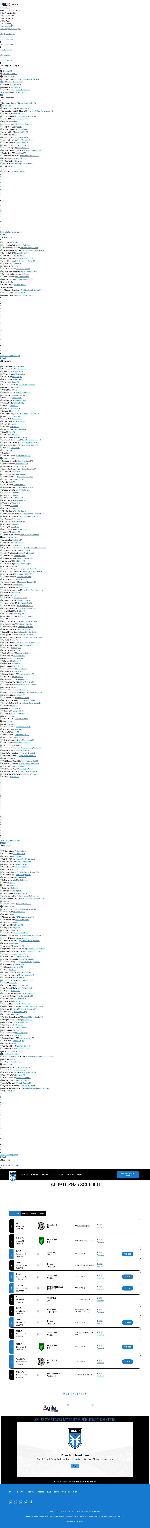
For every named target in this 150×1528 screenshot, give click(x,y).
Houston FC (15, 532)
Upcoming (15, 1213)
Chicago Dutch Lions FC (29, 445)
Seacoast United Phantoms (32, 692)
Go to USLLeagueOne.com (10, 356)
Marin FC (12, 970)
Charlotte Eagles (20, 437)
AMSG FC (13, 390)
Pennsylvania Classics (26, 634)
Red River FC (16, 663)
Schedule (35, 1175)
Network (14, 4)
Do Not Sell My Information (92, 1511)
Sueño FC (12, 724)
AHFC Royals (17, 377)
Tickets (24, 1175)
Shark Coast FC (19, 695)
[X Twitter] (2, 95)
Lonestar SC (15, 566)
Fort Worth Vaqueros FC (29, 516)
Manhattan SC (18, 584)
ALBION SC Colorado (26, 384)
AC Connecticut (20, 366)
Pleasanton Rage (20, 1012)
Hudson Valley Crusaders (30, 941)
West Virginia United (25, 769)
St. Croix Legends (21, 713)
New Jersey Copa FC (25, 616)
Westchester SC (20, 285)
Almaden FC (15, 387)
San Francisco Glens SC (27, 684)
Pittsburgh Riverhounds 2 (30, 642)
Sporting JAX (17, 87)
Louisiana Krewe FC (24, 577)
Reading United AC (23, 653)
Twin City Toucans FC (26, 740)
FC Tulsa (11, 166)
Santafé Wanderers (23, 690)
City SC (10, 450)
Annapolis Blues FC (23, 392)
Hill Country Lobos (23, 529)
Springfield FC (18, 711)
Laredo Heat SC (19, 556)
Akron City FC (18, 379)
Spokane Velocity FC (25, 279)
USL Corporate (5, 26)
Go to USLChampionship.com (11, 232)
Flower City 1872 (21, 933)
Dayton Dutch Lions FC (27, 469)
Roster (45, 1175)
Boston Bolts (17, 419)
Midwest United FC (24, 600)
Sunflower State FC (23, 727)
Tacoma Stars (17, 729)
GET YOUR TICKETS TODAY (127, 1174)
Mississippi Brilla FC (25, 606)
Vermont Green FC (23, 750)
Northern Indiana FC (25, 624)
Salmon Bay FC (18, 1041)
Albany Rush (15, 382)
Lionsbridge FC (19, 561)
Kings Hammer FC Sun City (32, 951)
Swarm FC (13, 705)
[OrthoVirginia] (75, 1405)
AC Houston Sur (20, 369)
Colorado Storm (9, 458)
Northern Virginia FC (25, 627)
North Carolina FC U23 (28, 621)
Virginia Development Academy (38, 1088)
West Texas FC (18, 766)
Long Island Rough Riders (30, 569)
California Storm (20, 880)
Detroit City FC (19, 113)
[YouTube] (4, 234)
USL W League (6, 21)
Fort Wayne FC (18, 255)
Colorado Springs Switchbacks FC (40, 111)
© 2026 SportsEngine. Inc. (116, 1516)
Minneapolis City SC (24, 603)
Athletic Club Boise (23, 245)
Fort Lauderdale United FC (13, 82)
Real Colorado (18, 658)
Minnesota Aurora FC (26, 975)
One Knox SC (17, 263)
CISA (7, 453)
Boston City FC (19, 421)
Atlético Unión (18, 403)
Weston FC (14, 777)
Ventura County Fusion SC (31, 748)
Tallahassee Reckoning (27, 1072)
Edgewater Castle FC (26, 487)
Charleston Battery (23, 108)
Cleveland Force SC (23, 455)
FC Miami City (18, 498)
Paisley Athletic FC (23, 1004)
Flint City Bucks (20, 511)
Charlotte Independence (29, 248)
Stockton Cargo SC (23, 1067)
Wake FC (12, 758)
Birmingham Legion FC (27, 103)
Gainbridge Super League (10, 10)
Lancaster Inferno (21, 954)
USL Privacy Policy (77, 1511)
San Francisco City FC (26, 682)
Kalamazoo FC (18, 545)
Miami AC (13, 595)
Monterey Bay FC (22, 137)
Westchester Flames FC (29, 771)
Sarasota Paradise (22, 277)
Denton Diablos (19, 474)
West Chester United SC (29, 761)
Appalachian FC (19, 395)
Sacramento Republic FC (29, 156)
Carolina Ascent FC (10, 74)
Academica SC (18, 371)
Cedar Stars (15, 434)
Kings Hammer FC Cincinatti (34, 948)
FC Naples (14, 266)
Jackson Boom (18, 542)
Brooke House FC (22, 429)
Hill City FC (15, 527)
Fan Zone (70, 1175)
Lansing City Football (26, 553)
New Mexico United (24, 140)
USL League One (7, 16)
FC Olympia (15, 503)
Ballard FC (14, 406)
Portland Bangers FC (25, 645)
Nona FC (11, 619)
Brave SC (12, 424)
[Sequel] (100, 1405)
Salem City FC (17, 677)
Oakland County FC (24, 629)
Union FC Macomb (23, 742)
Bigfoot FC (14, 411)
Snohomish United (22, 698)
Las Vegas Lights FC (24, 124)
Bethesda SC (16, 408)
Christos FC (15, 448)
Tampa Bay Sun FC (23, 90)
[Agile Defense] (50, 1405)
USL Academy (6, 23)
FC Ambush (15, 492)
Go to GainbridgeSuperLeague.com (13, 92)
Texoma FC (14, 732)
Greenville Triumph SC (27, 261)
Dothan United (18, 479)
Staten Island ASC (21, 719)
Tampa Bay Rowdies (24, 163)
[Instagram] (3, 95)
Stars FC (11, 716)
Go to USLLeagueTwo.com (10, 840)
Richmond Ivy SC (20, 1027)
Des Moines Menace (25, 477)
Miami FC (13, 134)
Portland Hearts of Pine (28, 271)
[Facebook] (0, 95)
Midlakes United (20, 598)
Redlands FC (16, 661)
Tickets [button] (127, 1254)
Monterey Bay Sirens (25, 980)
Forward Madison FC (26, 258)
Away (42, 1213)
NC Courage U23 (21, 985)
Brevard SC (14, 427)
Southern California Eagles (31, 703)
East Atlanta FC (19, 485)
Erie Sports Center (22, 490)
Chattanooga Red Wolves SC (34, 250)
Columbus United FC (25, 461)
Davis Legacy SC (20, 466)
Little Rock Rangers (23, 563)
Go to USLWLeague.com (9, 1155)
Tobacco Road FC (22, 735)
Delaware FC (16, 471)
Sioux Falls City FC (23, 1046)
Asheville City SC (20, 400)
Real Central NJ (19, 656)
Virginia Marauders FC (27, 756)
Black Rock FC (18, 416)
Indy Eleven (14, 121)
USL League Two (7, 18)
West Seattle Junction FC (30, 763)
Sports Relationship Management (60, 1516)
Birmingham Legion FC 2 (29, 413)
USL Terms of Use (65, 1511)
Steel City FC (8, 721)
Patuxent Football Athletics (32, 637)
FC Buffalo (14, 495)
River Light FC (17, 666)
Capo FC (11, 432)
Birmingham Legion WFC (30, 872)
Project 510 (15, 650)
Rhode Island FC (20, 153)
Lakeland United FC (24, 550)
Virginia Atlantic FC (24, 1083)
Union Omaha (8, 282)
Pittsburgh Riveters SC (27, 1009)
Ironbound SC (17, 540)
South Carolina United (26, 700)
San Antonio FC (19, 158)
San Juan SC (15, 687)
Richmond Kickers (22, 274)
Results (25, 1213)
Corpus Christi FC (22, 253)
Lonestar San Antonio (26, 959)
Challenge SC (17, 890)
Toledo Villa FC (19, 737)
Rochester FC (17, 671)
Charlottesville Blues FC (29, 442)
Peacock (100, 1227)
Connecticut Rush (21, 463)
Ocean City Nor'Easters (29, 632)
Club (53, 1175)
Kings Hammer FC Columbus (34, 548)
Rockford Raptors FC (26, 674)
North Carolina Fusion (26, 993)
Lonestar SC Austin (23, 956)
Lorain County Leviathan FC (32, 571)
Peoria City (14, 640)
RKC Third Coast (21, 669)
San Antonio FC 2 (21, 679)
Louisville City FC (21, 132)
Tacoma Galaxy (19, 1070)
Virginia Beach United (26, 753)
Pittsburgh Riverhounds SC (32, 150)
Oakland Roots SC (22, 142)
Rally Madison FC (21, 1022)
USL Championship (8, 13)
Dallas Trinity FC (9, 76)
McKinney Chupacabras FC (32, 590)
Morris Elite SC (19, 611)
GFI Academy (17, 519)
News (61, 1175)
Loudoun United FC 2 (25, 574)
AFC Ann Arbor (19, 374)
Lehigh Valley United (25, 558)
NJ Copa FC (15, 991)
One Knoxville (17, 1001)
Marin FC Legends (22, 587)
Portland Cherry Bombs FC (32, 1017)
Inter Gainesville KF (9, 537)
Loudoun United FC (23, 129)
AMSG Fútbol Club (23, 861)
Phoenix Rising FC (22, 148)
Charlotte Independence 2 (31, 440)
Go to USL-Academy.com (9, 1165)
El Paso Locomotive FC (27, 116)
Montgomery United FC (29, 608)
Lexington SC (17, 84)
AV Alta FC (14, 242)
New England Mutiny (25, 988)
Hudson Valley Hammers (29, 535)
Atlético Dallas (18, 171)
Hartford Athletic (21, 119)
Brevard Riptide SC (23, 875)
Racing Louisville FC (24, 1019)
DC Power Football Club (29, 79)
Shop (79, 1175)
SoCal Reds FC (18, 1051)
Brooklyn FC (7, 71)
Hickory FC (15, 524)
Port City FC (16, 648)
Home (33, 1213)
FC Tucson (14, 506)
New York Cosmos (23, 269)
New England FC (20, 613)
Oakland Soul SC (20, 998)
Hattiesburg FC (19, 521)
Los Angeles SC (19, 964)
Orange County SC (23, 145)
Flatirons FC (15, 508)
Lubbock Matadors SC (27, 582)
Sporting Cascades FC (26, 295)
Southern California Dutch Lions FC (41, 1056)
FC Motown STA (20, 500)
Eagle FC (11, 482)
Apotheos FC (17, 398)
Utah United (15, 745)
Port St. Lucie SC (20, 292)
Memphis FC (16, 592)
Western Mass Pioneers (29, 774)
